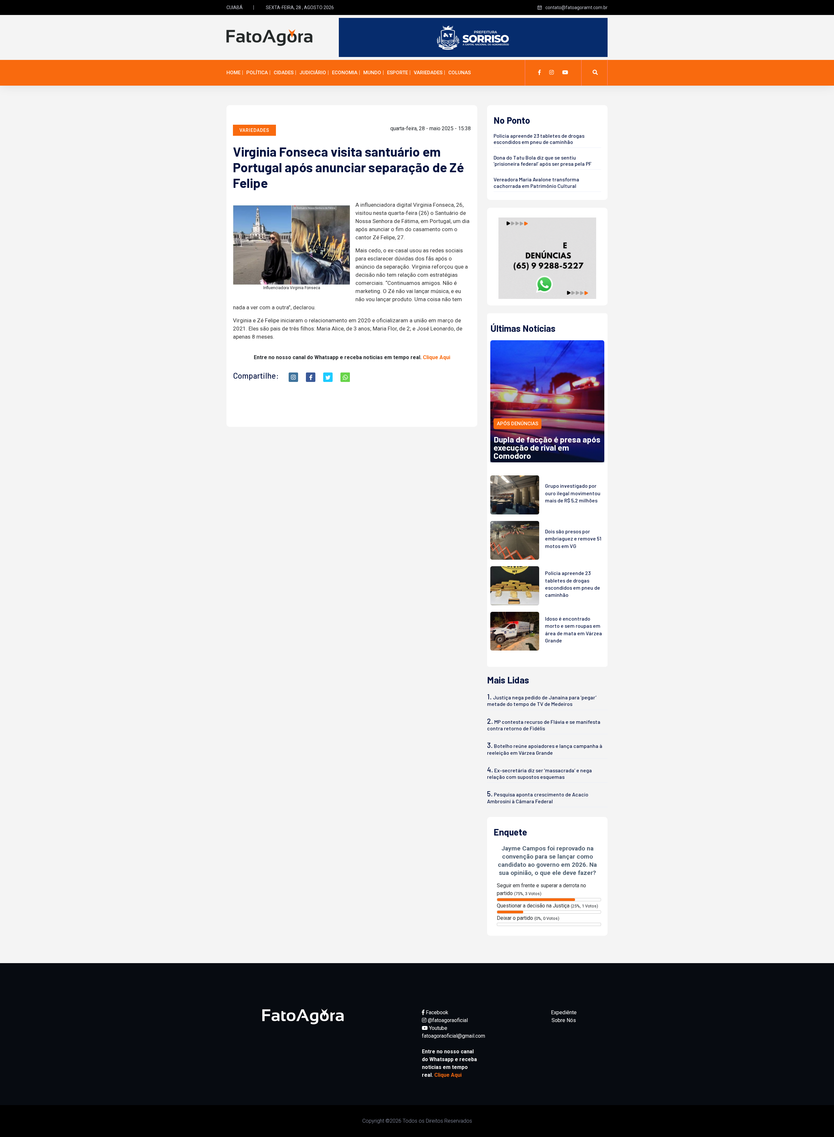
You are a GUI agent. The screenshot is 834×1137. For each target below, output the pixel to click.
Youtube (437, 1028)
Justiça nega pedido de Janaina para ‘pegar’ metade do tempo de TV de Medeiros (542, 700)
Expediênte (564, 1012)
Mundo (372, 73)
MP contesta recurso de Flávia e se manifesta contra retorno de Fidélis (543, 725)
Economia (344, 73)
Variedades (428, 73)
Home (233, 73)
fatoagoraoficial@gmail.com (453, 1036)
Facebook (436, 1012)
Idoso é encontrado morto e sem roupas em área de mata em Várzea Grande (573, 629)
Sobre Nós (564, 1020)
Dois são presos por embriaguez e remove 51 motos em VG (573, 538)
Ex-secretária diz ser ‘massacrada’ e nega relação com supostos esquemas (539, 773)
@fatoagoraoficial (447, 1020)
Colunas (459, 73)
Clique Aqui (436, 357)
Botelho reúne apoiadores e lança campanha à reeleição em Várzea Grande (544, 749)
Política (257, 73)
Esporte (397, 73)
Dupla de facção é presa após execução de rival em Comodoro (547, 447)
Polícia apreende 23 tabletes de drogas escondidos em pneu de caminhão (539, 139)
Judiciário (312, 73)
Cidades (284, 73)
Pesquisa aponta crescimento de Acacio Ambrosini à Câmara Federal (537, 797)
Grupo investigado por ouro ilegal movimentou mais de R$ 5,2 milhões (572, 493)
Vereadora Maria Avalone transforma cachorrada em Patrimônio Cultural (536, 182)
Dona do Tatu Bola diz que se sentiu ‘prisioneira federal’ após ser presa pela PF (543, 160)
